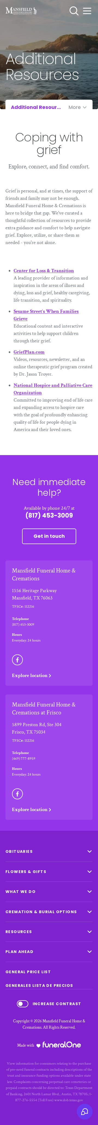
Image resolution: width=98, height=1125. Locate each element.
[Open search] (74, 10)
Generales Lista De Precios (39, 985)
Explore (30, 675)
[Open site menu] (87, 10)
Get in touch (49, 536)
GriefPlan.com (29, 352)
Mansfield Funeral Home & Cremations (43, 575)
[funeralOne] (61, 1044)
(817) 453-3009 (49, 515)
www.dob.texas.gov (68, 1100)
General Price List (28, 972)
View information (20, 1063)
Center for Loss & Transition (44, 271)
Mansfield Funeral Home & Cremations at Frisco (43, 709)
